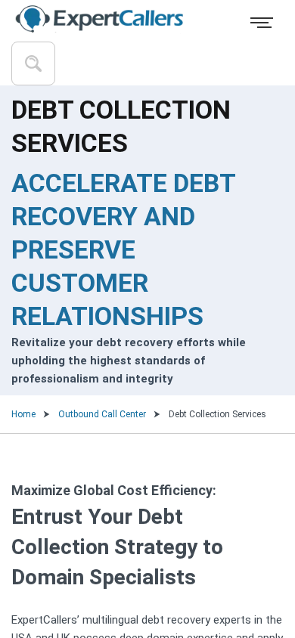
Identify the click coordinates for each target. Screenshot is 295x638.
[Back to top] (256, 562)
